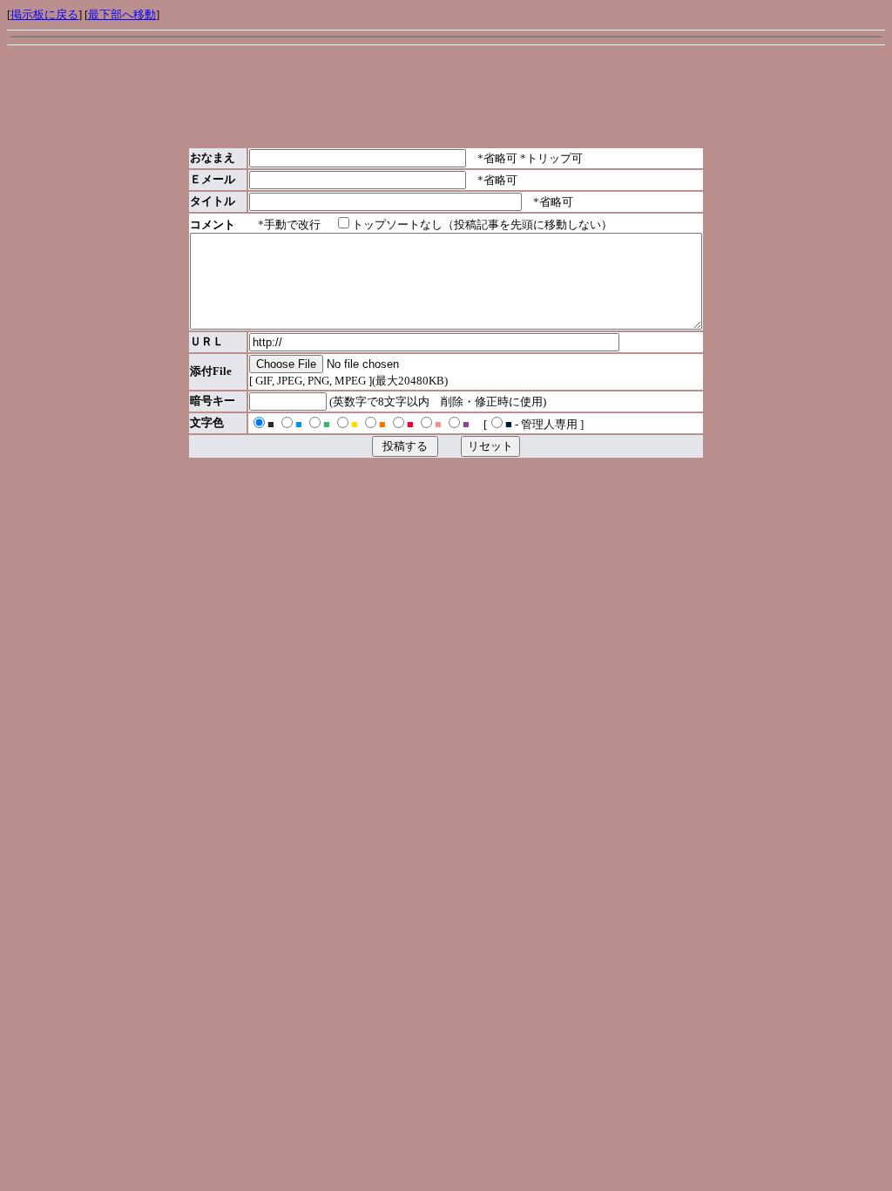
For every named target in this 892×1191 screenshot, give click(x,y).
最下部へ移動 (122, 14)
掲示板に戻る (44, 14)
